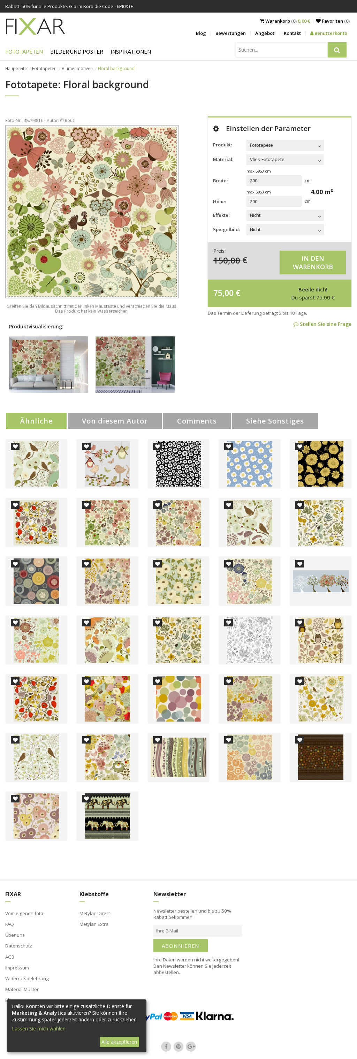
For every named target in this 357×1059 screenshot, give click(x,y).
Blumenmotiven (77, 68)
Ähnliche (36, 421)
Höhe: (219, 201)
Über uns (15, 935)
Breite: (220, 180)
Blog (201, 33)
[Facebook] (166, 1046)
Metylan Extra (93, 924)
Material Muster (22, 989)
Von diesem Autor (115, 421)
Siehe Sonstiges (275, 421)
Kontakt (292, 33)
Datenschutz (18, 946)
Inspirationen (131, 51)
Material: (223, 159)
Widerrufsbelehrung (27, 978)
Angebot (264, 33)
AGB (9, 957)
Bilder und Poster (76, 51)
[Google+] (191, 1046)
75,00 (223, 292)
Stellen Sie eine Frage (324, 324)
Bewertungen (230, 33)
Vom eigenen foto (24, 913)
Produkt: (222, 145)
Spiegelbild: (226, 229)
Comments (197, 421)
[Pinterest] (178, 1046)
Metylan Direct (94, 913)
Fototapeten (24, 51)
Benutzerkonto (330, 33)
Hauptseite (16, 68)
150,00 (226, 260)
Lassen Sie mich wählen (39, 1028)
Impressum (17, 968)
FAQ (9, 924)
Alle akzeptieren (119, 1041)
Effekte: (221, 215)
